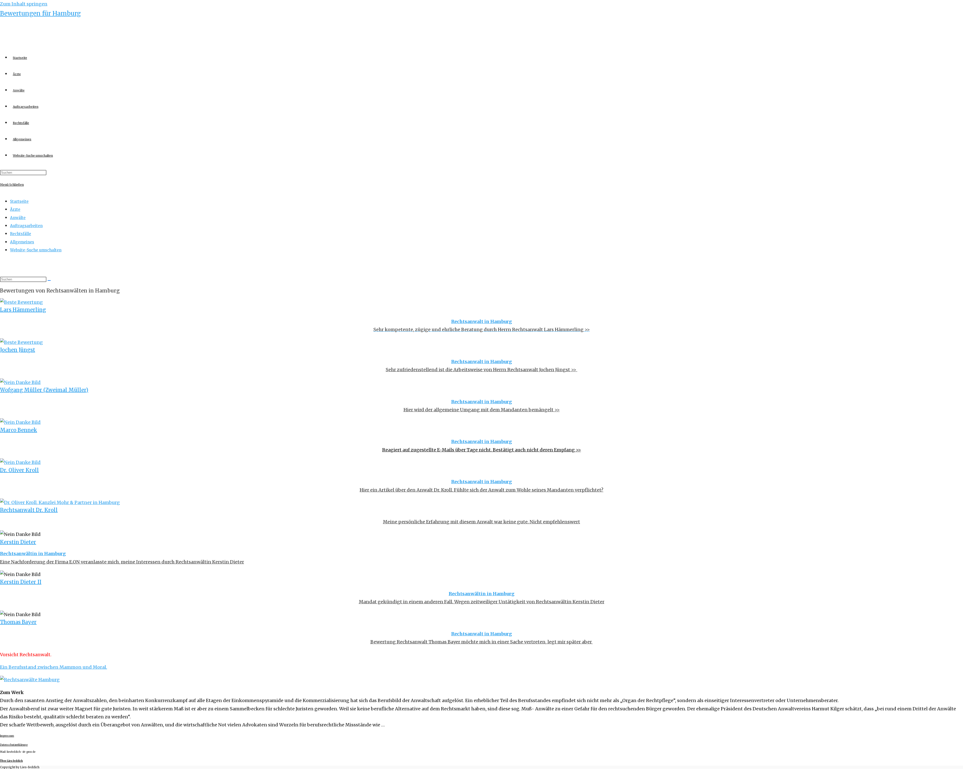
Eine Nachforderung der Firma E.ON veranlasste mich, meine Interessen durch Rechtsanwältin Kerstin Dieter (122, 562)
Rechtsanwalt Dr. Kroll (29, 510)
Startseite (19, 201)
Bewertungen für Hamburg (40, 13)
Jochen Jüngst (17, 350)
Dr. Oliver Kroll (19, 470)
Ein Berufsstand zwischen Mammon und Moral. (53, 667)
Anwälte (18, 217)
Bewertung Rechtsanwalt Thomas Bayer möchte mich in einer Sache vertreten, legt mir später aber (481, 642)
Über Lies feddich (11, 760)
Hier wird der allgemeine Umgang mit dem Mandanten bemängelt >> (482, 410)
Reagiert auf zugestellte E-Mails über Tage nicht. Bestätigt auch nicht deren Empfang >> (481, 450)
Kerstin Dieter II (20, 582)
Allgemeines (22, 242)
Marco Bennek (18, 430)
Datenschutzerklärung (14, 744)
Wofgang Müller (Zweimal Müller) (44, 390)
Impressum (7, 735)
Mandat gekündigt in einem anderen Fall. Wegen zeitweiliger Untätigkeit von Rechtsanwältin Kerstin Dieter (481, 602)
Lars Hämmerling (23, 310)
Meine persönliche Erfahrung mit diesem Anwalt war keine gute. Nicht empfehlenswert (481, 522)
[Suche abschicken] (49, 280)
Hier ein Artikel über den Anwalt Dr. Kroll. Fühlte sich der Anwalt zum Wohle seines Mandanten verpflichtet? (481, 490)
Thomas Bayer (18, 622)
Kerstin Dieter (18, 542)
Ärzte (15, 209)
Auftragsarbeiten (26, 225)
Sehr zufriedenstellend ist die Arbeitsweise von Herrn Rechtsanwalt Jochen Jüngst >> (481, 369)
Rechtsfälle (20, 233)
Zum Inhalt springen (23, 4)
